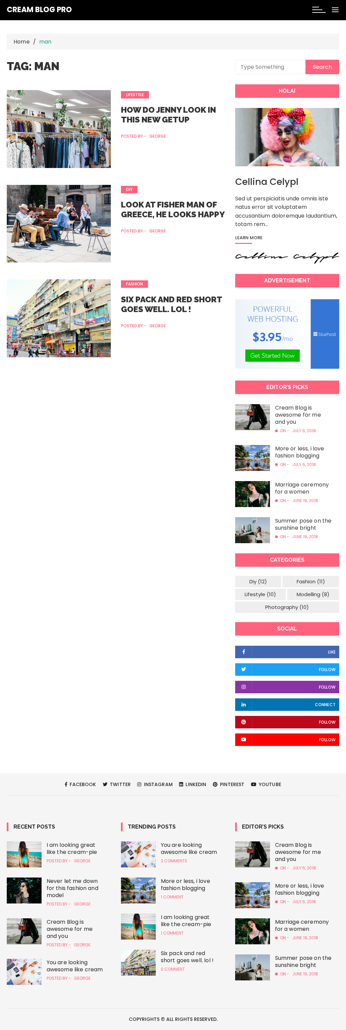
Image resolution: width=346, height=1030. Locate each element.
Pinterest (232, 784)
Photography (287, 607)
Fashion (134, 284)
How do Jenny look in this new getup (168, 114)
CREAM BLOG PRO (39, 9)
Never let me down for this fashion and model (72, 888)
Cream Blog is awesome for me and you (298, 415)
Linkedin (195, 784)
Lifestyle (135, 95)
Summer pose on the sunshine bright (303, 524)
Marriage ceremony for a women (302, 488)
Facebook (82, 784)
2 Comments (174, 861)
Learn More (249, 238)
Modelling (313, 594)
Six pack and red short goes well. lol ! (171, 304)
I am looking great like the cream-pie (72, 848)
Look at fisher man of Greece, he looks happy (173, 209)
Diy (129, 189)
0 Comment (173, 969)
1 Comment (172, 897)
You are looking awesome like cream (75, 965)
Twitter (119, 784)
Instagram (157, 784)
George (157, 136)
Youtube (269, 784)
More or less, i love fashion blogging (299, 452)
